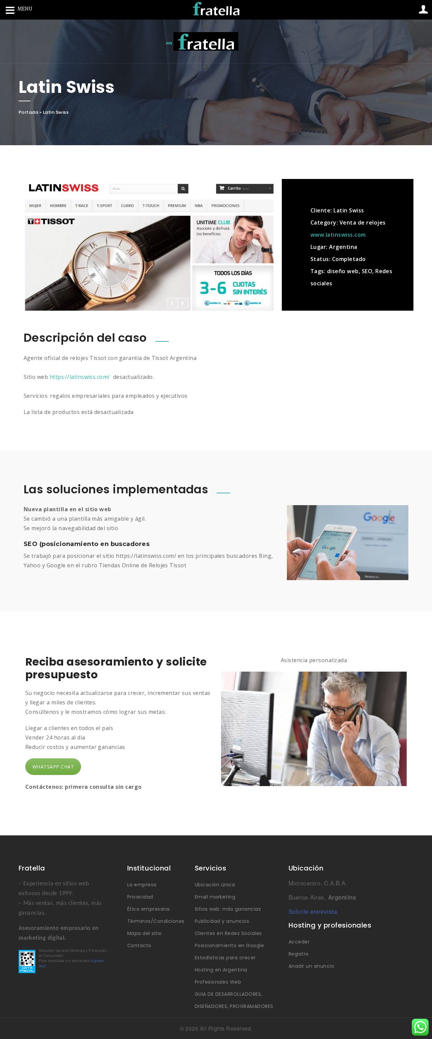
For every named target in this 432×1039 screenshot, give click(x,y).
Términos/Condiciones (156, 921)
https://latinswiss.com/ (80, 377)
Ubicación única (215, 884)
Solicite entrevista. (314, 911)
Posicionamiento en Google (229, 945)
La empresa (142, 884)
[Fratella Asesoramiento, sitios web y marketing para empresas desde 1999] (205, 41)
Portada (28, 112)
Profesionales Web (218, 982)
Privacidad (140, 896)
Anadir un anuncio (311, 966)
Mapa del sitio (144, 933)
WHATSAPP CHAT (53, 766)
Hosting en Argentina (221, 969)
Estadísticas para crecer (225, 957)
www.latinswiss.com (338, 234)
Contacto (139, 945)
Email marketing (215, 896)
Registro (299, 954)
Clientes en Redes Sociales (228, 933)
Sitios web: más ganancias (228, 909)
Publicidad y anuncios (222, 921)
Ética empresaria (148, 909)
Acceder (299, 941)
